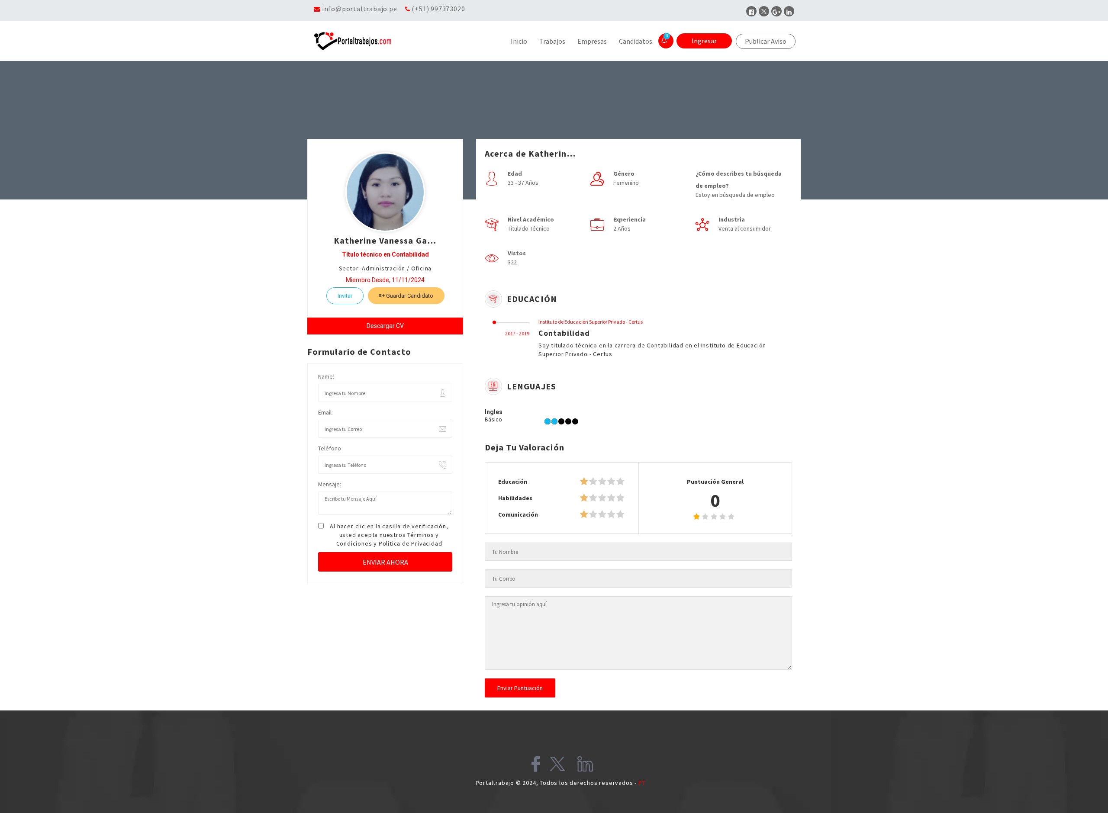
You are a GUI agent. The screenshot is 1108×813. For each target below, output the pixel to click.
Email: (325, 412)
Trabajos (552, 41)
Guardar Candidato (409, 295)
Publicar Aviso (765, 41)
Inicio (519, 41)
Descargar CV (385, 325)
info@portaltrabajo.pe (359, 8)
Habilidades (515, 498)
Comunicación (518, 514)
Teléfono (329, 448)
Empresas (592, 41)
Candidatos (635, 41)
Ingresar (704, 40)
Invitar (345, 295)
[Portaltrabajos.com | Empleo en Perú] (374, 41)
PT (642, 783)
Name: (326, 376)
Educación (512, 481)
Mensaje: (329, 484)
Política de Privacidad (410, 543)
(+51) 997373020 (438, 8)
